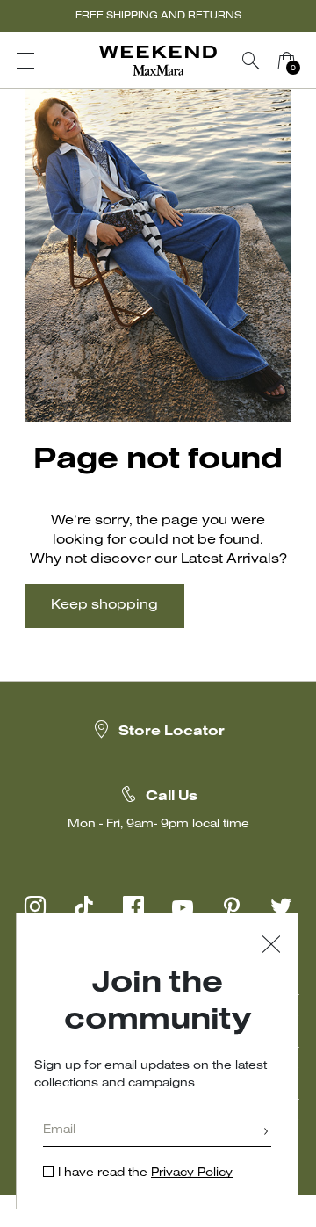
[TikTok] (84, 906)
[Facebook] (133, 906)
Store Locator (171, 731)
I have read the (145, 1173)
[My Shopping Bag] (286, 60)
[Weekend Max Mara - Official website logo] (158, 61)
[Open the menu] (25, 60)
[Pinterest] (231, 906)
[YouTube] (182, 906)
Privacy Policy (192, 1173)
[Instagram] (35, 906)
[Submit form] (266, 1132)
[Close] (271, 946)
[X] (280, 906)
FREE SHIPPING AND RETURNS (158, 15)
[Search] (251, 60)
